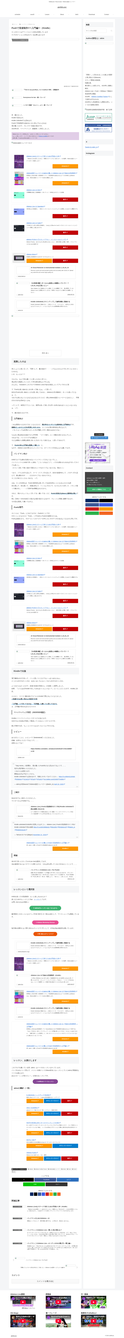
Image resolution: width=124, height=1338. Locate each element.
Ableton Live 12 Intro (33, 190)
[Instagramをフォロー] (43, 1194)
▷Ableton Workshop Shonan (45, 922)
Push (69, 1169)
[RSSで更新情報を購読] (59, 1194)
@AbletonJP (62, 827)
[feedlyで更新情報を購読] (55, 1194)
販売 (14, 1171)
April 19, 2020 (58, 784)
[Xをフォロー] (35, 1194)
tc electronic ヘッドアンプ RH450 (37, 1095)
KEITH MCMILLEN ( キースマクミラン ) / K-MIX (42, 1123)
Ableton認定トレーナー (54, 1169)
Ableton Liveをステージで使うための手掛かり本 (42, 156)
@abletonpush (21, 830)
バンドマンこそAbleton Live (19, 1169)
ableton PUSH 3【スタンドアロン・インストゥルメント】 (46, 239)
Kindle (64, 848)
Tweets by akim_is (91, 147)
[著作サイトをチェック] (31, 1194)
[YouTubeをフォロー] (47, 1194)
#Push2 (39, 779)
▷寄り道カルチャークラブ (45, 934)
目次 (43, 353)
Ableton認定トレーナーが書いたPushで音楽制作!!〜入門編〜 (47, 843)
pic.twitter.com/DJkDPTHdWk (54, 779)
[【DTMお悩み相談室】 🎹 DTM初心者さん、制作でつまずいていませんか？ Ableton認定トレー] (108, 258)
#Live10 (26, 779)
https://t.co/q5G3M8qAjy (41, 827)
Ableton (31, 1169)
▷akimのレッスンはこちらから (45, 908)
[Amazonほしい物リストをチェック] (51, 1194)
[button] (56, 1184)
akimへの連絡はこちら (99, 489)
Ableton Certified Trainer (41, 1169)
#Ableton (19, 779)
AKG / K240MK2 (32, 1108)
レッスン (37, 899)
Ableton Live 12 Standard (35, 206)
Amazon (65, 166)
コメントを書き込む (45, 1281)
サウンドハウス (51, 1101)
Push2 (74, 1169)
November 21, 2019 (39, 835)
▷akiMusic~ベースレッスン (45, 1081)
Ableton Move (31, 254)
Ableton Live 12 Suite (33, 223)
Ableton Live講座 (43, 136)
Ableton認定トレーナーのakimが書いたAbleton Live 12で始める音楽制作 (51, 173)
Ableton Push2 (31, 1152)
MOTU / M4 (30, 1140)
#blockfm (54, 827)
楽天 (64, 199)
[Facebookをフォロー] (39, 1194)
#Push (33, 779)
